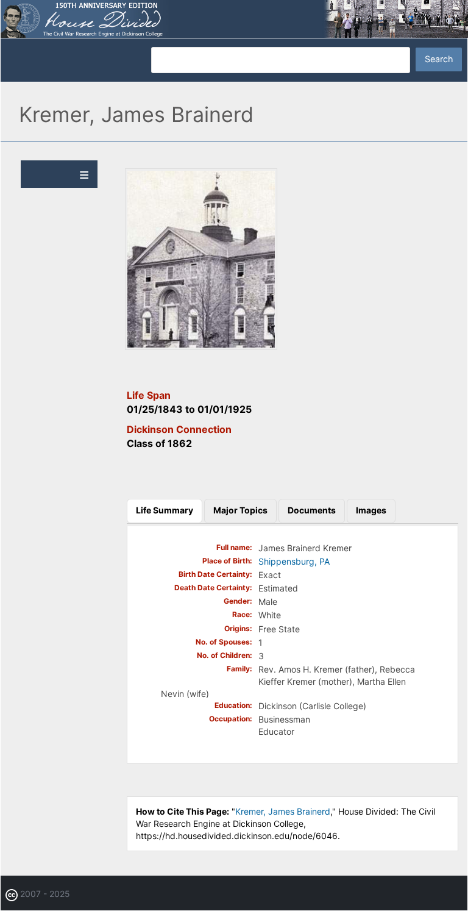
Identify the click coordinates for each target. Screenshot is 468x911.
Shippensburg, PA (294, 561)
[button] (201, 346)
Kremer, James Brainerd (282, 811)
